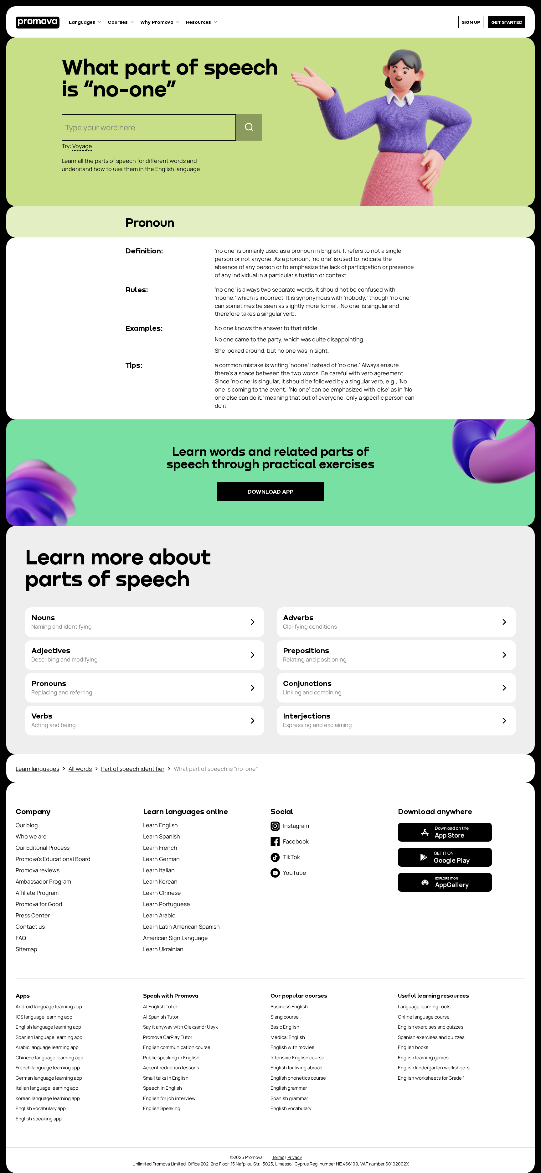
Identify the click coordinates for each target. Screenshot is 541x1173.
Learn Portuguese (166, 904)
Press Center (33, 915)
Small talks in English (165, 1078)
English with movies (292, 1047)
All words (80, 768)
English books (413, 1047)
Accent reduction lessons (171, 1067)
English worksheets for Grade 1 (431, 1078)
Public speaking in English (171, 1057)
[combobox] (66, 127)
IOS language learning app (44, 1017)
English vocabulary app (41, 1108)
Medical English (287, 1037)
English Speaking (161, 1108)
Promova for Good (39, 904)
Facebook (296, 841)
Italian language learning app (47, 1088)
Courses (118, 22)
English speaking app (39, 1118)
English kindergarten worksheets (434, 1067)
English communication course (176, 1047)
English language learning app (48, 1027)
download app (271, 491)
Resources (198, 22)
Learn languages (37, 768)
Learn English (160, 825)
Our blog (27, 825)
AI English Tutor (160, 1006)
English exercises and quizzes (430, 1027)
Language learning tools (424, 1006)
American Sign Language (175, 938)
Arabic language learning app (47, 1047)
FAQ (21, 938)
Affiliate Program (37, 892)
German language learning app (49, 1078)
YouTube (294, 872)
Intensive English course (297, 1057)
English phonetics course (298, 1078)
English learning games (423, 1057)
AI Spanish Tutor (160, 1017)
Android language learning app (49, 1006)
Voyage (82, 146)
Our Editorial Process (43, 847)
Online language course (424, 1017)
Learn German (161, 859)
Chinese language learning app (49, 1057)
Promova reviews (37, 870)
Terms (278, 1157)
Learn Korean (160, 881)
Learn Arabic (159, 915)
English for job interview (169, 1098)
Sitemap (26, 949)
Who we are (31, 836)
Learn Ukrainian (163, 949)
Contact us (30, 926)
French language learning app (48, 1067)
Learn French (160, 847)
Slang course (284, 1017)
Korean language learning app (48, 1098)
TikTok (291, 857)
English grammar (288, 1088)
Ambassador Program (43, 881)
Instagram (296, 825)
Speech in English (162, 1088)
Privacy (294, 1157)
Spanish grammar (289, 1098)
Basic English (284, 1027)
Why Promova (156, 22)
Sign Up (471, 22)
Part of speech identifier (132, 768)
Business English (289, 1006)
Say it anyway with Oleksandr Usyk (180, 1027)
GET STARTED (506, 22)
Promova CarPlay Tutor (167, 1037)
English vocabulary (291, 1108)
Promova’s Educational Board (53, 859)
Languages (82, 22)
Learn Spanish (161, 836)
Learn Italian (159, 870)
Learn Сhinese (162, 892)
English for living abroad (296, 1067)
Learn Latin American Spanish (181, 926)
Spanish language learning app (49, 1037)
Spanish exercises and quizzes (431, 1037)
